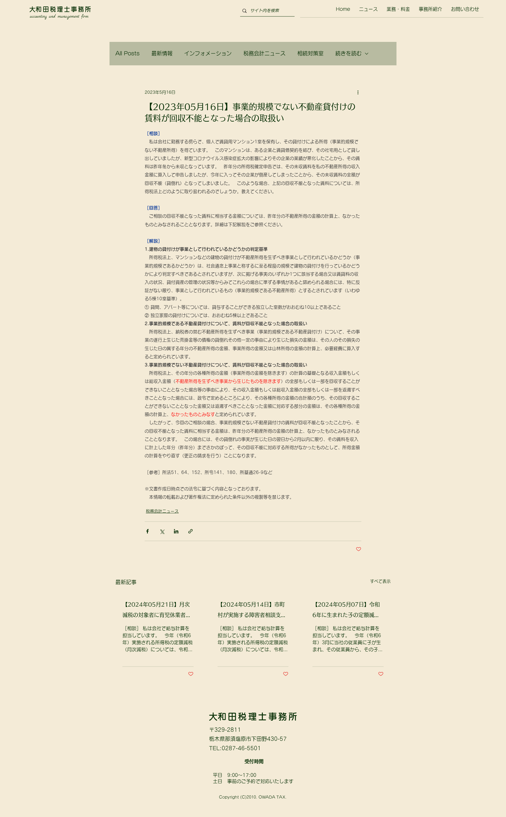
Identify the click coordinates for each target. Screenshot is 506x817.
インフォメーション (208, 53)
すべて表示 (380, 581)
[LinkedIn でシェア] (176, 531)
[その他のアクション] (357, 92)
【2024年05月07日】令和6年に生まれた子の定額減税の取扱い (346, 611)
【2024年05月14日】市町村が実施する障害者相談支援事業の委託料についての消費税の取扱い (252, 611)
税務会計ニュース (264, 53)
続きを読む (348, 53)
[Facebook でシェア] (147, 531)
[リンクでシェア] (190, 531)
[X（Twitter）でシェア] (162, 531)
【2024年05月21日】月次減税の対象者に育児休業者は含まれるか (156, 611)
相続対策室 (310, 53)
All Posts (127, 53)
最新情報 (161, 53)
